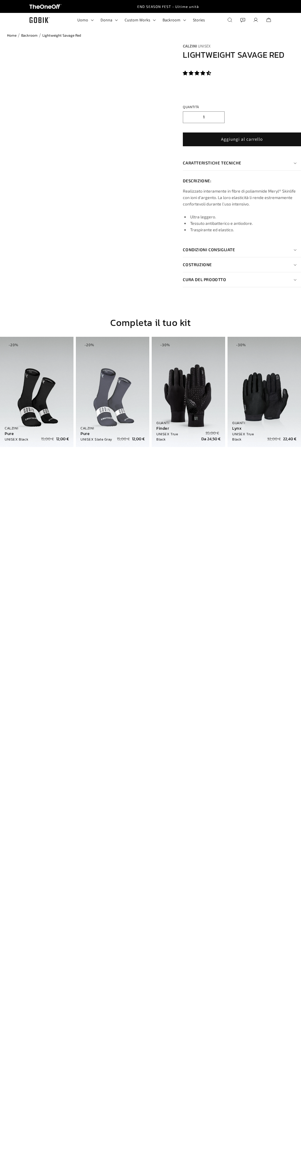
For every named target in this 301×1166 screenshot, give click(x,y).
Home (11, 35)
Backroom (29, 35)
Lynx (237, 428)
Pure (9, 434)
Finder (162, 428)
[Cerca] (229, 19)
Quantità (191, 107)
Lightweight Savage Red (61, 35)
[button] (197, 73)
